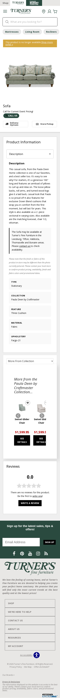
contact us (25, 246)
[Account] (49, 11)
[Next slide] (42, 415)
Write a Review (30, 503)
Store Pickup (46, 124)
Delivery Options (14, 124)
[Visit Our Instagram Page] (38, 553)
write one (37, 496)
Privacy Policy (16, 667)
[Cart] (55, 11)
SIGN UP (49, 542)
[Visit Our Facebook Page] (14, 553)
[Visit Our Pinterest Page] (22, 553)
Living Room (32, 31)
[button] (5, 12)
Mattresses (12, 31)
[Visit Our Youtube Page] (30, 553)
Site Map (28, 667)
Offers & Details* (41, 667)
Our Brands (8, 675)
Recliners (51, 31)
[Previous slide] (18, 415)
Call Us (12, 115)
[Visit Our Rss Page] (46, 553)
